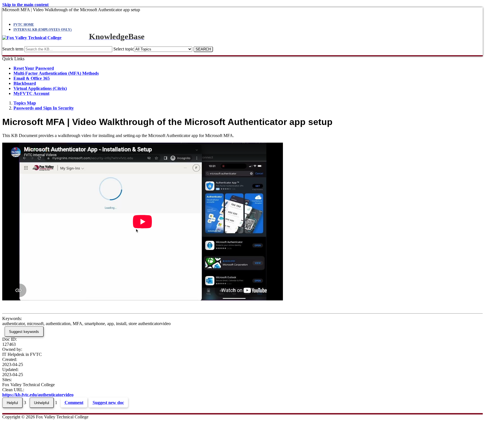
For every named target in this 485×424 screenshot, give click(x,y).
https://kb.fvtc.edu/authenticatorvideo (38, 394)
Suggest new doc (108, 402)
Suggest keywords (24, 332)
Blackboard (24, 83)
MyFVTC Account (31, 93)
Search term (12, 49)
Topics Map (24, 103)
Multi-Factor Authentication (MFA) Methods (56, 73)
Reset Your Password (33, 68)
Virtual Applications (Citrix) (40, 88)
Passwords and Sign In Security (43, 108)
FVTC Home (23, 25)
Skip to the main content (25, 4)
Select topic (123, 49)
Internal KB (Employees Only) (42, 30)
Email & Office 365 (31, 78)
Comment (74, 402)
